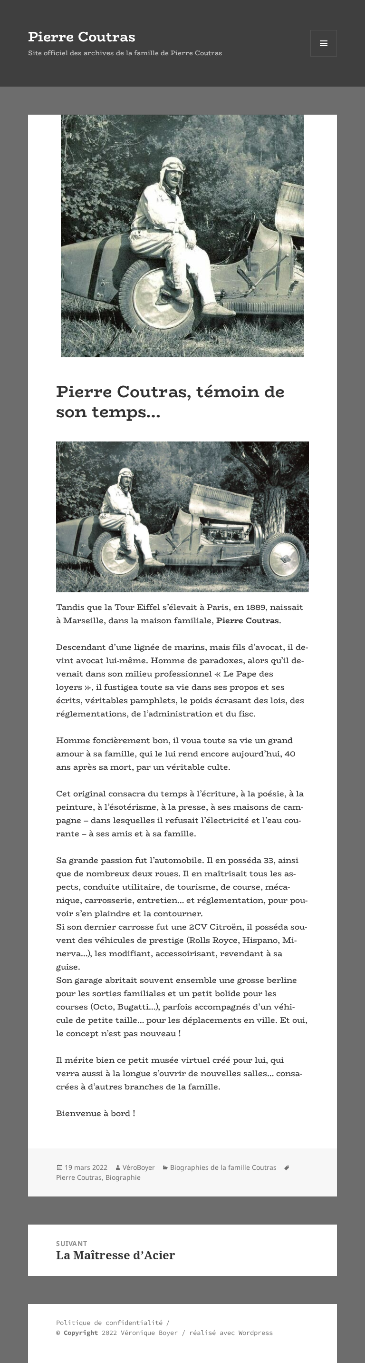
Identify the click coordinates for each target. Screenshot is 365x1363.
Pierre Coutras (81, 36)
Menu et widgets (324, 56)
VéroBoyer (139, 1167)
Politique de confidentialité (109, 1322)
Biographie (123, 1177)
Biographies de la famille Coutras (223, 1167)
